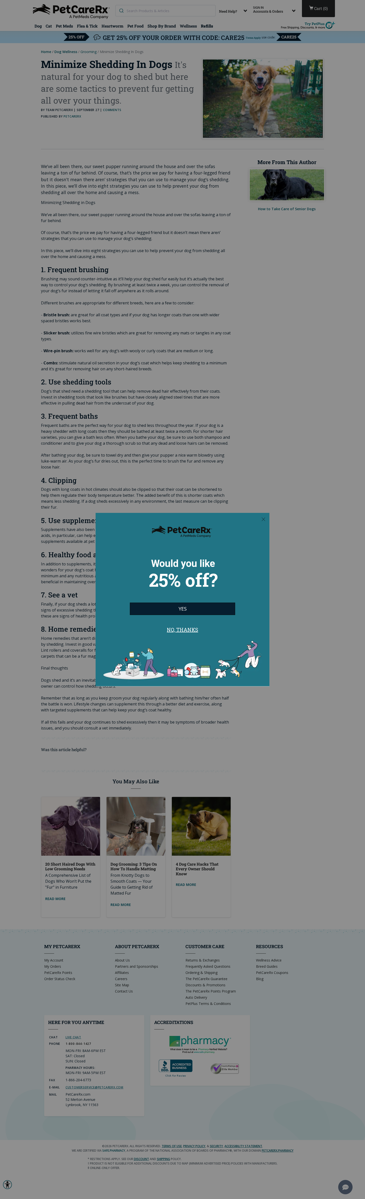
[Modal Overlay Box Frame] (182, 599)
